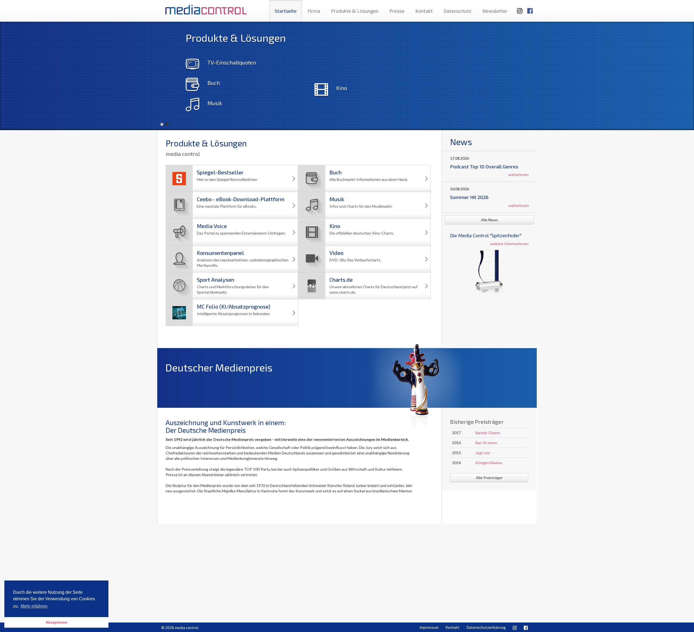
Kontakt (424, 11)
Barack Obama (487, 432)
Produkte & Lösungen (354, 11)
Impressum (429, 627)
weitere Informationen (509, 243)
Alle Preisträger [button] (489, 477)
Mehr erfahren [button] (34, 606)
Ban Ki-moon (486, 442)
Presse (396, 11)
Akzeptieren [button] (57, 622)
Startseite (286, 11)
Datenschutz (457, 11)
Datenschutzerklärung (486, 627)
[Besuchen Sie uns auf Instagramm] (518, 8)
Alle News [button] (489, 219)
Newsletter (494, 11)
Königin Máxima (488, 462)
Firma (313, 11)
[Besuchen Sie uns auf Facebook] (530, 8)
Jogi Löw (482, 452)
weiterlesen (518, 174)
